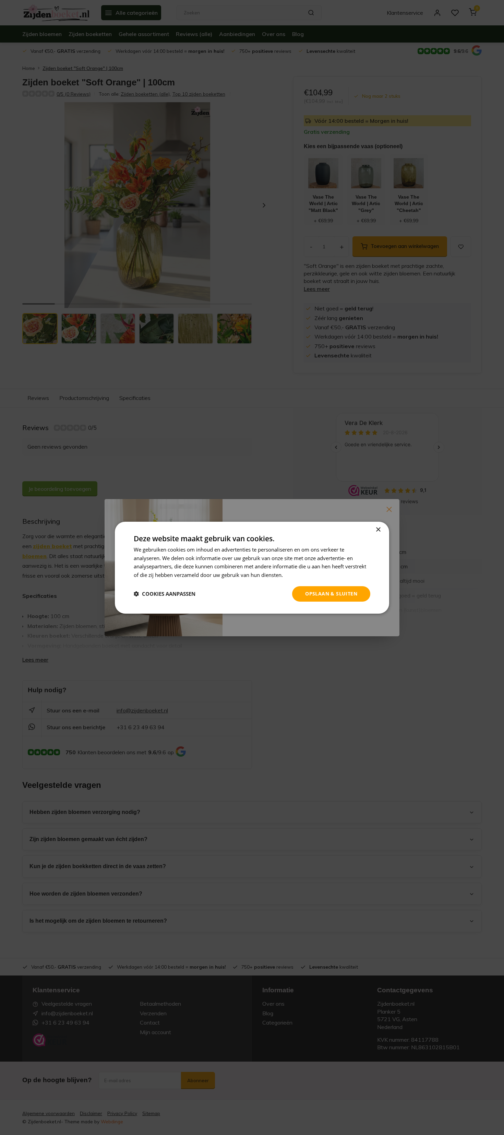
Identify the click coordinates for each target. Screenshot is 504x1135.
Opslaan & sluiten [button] (331, 593)
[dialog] (252, 567)
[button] (164, 594)
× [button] (378, 529)
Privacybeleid (300, 574)
